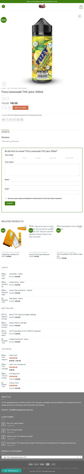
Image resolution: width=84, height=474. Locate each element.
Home (4, 88)
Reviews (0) (5, 132)
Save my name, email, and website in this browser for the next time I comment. (35, 198)
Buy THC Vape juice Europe (17, 88)
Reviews (75, 468)
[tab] (5, 132)
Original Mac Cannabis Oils (10, 254)
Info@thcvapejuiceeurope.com (21, 410)
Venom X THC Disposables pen (39, 254)
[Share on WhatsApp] (3, 119)
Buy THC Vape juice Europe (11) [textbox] (41, 457)
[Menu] (3, 6)
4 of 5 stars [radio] (45, 158)
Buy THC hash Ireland (14, 430)
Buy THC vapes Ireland (15, 423)
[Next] (82, 244)
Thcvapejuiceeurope (13, 468)
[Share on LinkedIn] (22, 119)
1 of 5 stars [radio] (8, 158)
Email (7, 189)
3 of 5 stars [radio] (31, 158)
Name (7, 179)
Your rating (9, 155)
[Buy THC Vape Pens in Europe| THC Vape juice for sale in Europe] (42, 6)
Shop (24, 468)
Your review (9, 162)
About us (30, 468)
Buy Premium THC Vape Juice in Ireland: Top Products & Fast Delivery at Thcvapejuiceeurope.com (41, 443)
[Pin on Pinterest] (18, 119)
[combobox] (42, 457)
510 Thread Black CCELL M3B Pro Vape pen (69, 255)
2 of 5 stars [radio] (19, 158)
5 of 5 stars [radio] (61, 158)
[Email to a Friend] (14, 119)
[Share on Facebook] (7, 119)
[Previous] (1, 244)
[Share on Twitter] (10, 119)
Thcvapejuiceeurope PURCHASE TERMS (48, 468)
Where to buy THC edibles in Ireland (19, 436)
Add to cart (20, 108)
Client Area (67, 468)
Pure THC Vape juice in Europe (33, 115)
